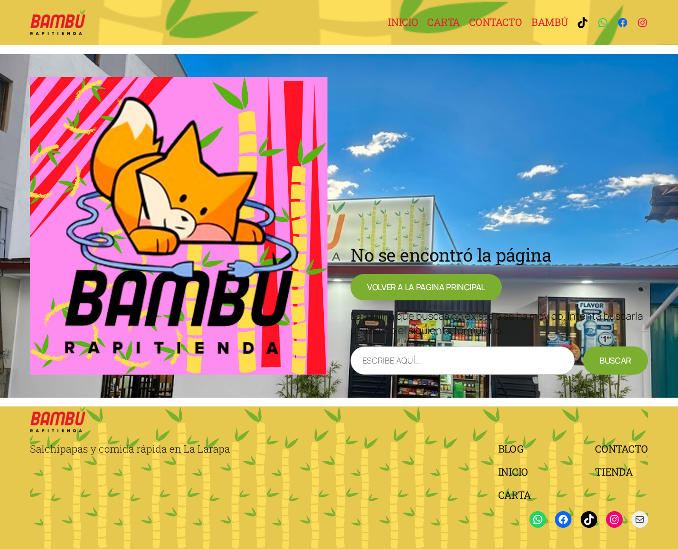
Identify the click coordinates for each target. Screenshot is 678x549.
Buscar (615, 360)
